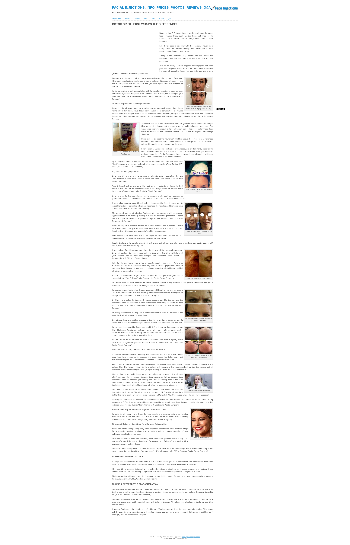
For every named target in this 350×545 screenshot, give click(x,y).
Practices (128, 19)
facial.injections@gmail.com (191, 537)
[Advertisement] (161, 28)
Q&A (169, 19)
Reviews (161, 19)
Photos (145, 19)
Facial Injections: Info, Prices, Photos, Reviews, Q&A (161, 7)
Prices (137, 19)
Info (153, 19)
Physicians (116, 19)
